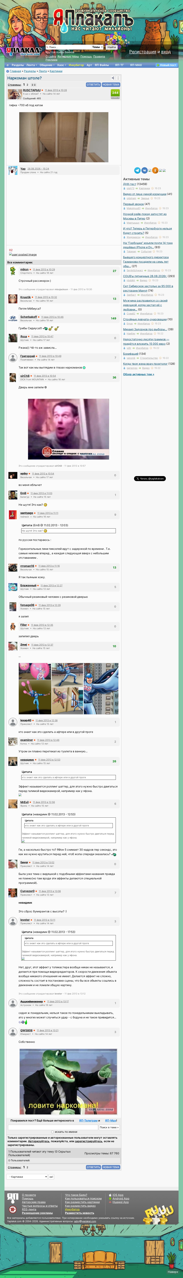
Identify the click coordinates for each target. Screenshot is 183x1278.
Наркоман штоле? (24, 78)
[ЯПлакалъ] (24, 51)
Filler (23, 625)
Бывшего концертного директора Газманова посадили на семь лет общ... (146, 262)
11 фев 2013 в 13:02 (43, 862)
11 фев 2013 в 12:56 (44, 802)
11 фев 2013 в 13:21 (47, 1030)
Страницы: (14, 84)
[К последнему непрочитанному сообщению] (33, 85)
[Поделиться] (113, 78)
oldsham (131, 198)
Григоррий (27, 356)
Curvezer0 (27, 891)
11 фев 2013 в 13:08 (50, 891)
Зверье (145, 198)
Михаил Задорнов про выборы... (145, 329)
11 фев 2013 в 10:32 (46, 297)
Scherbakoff (28, 317)
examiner (26, 740)
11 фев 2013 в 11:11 (47, 513)
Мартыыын (133, 222)
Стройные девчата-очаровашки (145, 319)
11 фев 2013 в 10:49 (50, 356)
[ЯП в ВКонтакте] (144, 170)
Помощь (86, 56)
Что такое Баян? (76, 1195)
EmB (23, 493)
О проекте (29, 1195)
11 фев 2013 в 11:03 (41, 493)
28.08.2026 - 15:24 (38, 168)
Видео (143, 280)
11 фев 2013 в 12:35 (42, 624)
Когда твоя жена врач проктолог (145, 363)
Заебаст (131, 294)
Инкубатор (76, 65)
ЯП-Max (110, 1120)
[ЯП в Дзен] (150, 170)
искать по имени (66, 1131)
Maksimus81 (133, 208)
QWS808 (26, 1030)
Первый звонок (133, 204)
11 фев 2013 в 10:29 (44, 269)
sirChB (24, 376)
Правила (99, 56)
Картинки (56, 71)
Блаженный (28, 585)
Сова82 (131, 313)
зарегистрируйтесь (88, 1141)
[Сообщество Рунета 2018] (148, 1214)
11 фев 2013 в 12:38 (47, 720)
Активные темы (68, 56)
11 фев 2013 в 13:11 (44, 919)
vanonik (131, 358)
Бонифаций (130, 353)
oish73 (130, 188)
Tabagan (131, 251)
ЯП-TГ (119, 65)
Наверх (173, 1272)
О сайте (51, 56)
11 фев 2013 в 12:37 (42, 644)
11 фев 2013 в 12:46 (48, 740)
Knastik (25, 297)
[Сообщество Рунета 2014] (169, 1214)
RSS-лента (29, 1209)
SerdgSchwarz (135, 270)
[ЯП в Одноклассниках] (155, 170)
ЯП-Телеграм (88, 1120)
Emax (130, 323)
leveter (25, 919)
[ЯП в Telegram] (137, 170)
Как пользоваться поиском (83, 1198)
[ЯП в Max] (164, 170)
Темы (96, 47)
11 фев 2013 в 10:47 (42, 336)
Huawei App (121, 1202)
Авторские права (34, 1202)
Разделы (18, 65)
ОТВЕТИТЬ (93, 84)
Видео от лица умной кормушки (144, 194)
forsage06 (27, 605)
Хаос (60, 65)
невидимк (27, 759)
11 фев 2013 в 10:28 (56, 90)
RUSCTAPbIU (32, 90)
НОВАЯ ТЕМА (111, 84)
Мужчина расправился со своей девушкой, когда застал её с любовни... (145, 305)
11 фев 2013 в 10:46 (52, 316)
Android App (121, 1198)
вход (166, 51)
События (146, 251)
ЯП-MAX (136, 65)
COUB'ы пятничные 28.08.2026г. (145, 276)
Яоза (23, 336)
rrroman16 (27, 566)
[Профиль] (15, 94)
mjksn (24, 269)
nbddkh (131, 280)
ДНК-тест (129, 184)
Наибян (131, 333)
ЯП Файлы (102, 65)
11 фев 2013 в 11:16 (49, 565)
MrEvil (24, 802)
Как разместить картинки (82, 1202)
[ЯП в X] (160, 170)
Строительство (149, 358)
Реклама (51, 59)
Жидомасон (133, 237)
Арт (89, 65)
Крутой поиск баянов (60, 52)
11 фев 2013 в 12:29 (50, 605)
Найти (112, 47)
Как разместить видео (80, 1206)
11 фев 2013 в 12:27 (52, 585)
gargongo (132, 368)
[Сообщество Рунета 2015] (159, 1214)
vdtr (129, 348)
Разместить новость (79, 1213)
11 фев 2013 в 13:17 (58, 1001)
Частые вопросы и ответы (40, 1206)
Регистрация (142, 51)
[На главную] (7, 65)
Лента (30, 65)
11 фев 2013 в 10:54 (45, 375)
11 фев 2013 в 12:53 (49, 759)
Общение (46, 65)
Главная (15, 71)
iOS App (118, 1195)
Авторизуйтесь (38, 1141)
